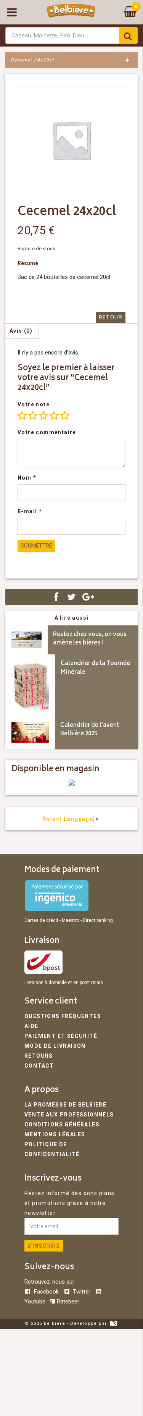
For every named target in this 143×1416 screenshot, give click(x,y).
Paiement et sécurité (60, 1036)
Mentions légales (54, 1134)
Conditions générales (62, 1124)
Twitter (81, 1291)
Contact (39, 1066)
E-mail (30, 511)
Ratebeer (67, 1301)
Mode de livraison (55, 1046)
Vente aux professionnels (69, 1115)
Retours (38, 1056)
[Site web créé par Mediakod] (113, 1323)
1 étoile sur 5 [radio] (22, 415)
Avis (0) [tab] (21, 331)
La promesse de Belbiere (65, 1105)
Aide (31, 1026)
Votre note (34, 404)
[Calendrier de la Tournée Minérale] (30, 685)
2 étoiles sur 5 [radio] (32, 415)
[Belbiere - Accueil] (71, 12)
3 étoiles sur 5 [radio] (43, 415)
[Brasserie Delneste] (72, 784)
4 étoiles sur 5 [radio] (54, 415)
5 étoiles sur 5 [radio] (64, 415)
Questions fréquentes (62, 1016)
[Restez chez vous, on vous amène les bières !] (26, 640)
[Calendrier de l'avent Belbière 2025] (30, 732)
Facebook (46, 1291)
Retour (110, 317)
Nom (27, 478)
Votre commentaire (47, 432)
